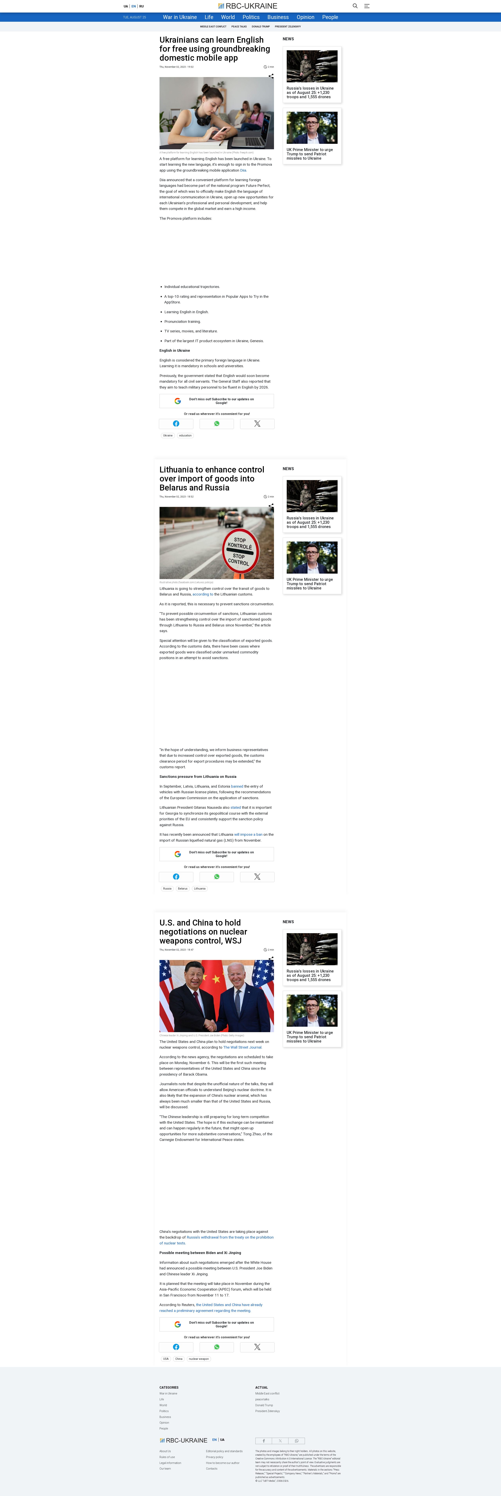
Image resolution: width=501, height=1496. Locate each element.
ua (126, 6)
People (330, 17)
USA (166, 1358)
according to (203, 594)
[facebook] (263, 1441)
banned (237, 786)
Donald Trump (261, 26)
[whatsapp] (296, 1441)
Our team (165, 1468)
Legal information (170, 1463)
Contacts (211, 1468)
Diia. (243, 170)
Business (278, 17)
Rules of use (167, 1457)
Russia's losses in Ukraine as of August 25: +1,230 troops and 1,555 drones (310, 92)
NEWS (288, 39)
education (185, 435)
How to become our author (223, 1463)
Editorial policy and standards (224, 1451)
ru (141, 6)
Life (209, 17)
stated (236, 807)
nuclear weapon (199, 1358)
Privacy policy (214, 1457)
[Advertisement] (216, 252)
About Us (165, 1451)
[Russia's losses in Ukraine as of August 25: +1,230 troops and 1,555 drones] (312, 66)
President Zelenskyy (288, 26)
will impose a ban (248, 834)
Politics (251, 17)
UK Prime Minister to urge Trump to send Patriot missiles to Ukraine (310, 154)
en (134, 6)
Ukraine (168, 435)
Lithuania (199, 888)
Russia (167, 888)
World (228, 17)
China (178, 1358)
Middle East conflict (213, 26)
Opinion (305, 17)
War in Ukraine (180, 17)
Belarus (182, 888)
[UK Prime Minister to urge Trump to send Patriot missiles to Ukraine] (312, 128)
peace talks (239, 26)
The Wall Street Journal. (242, 1047)
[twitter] (280, 1441)
